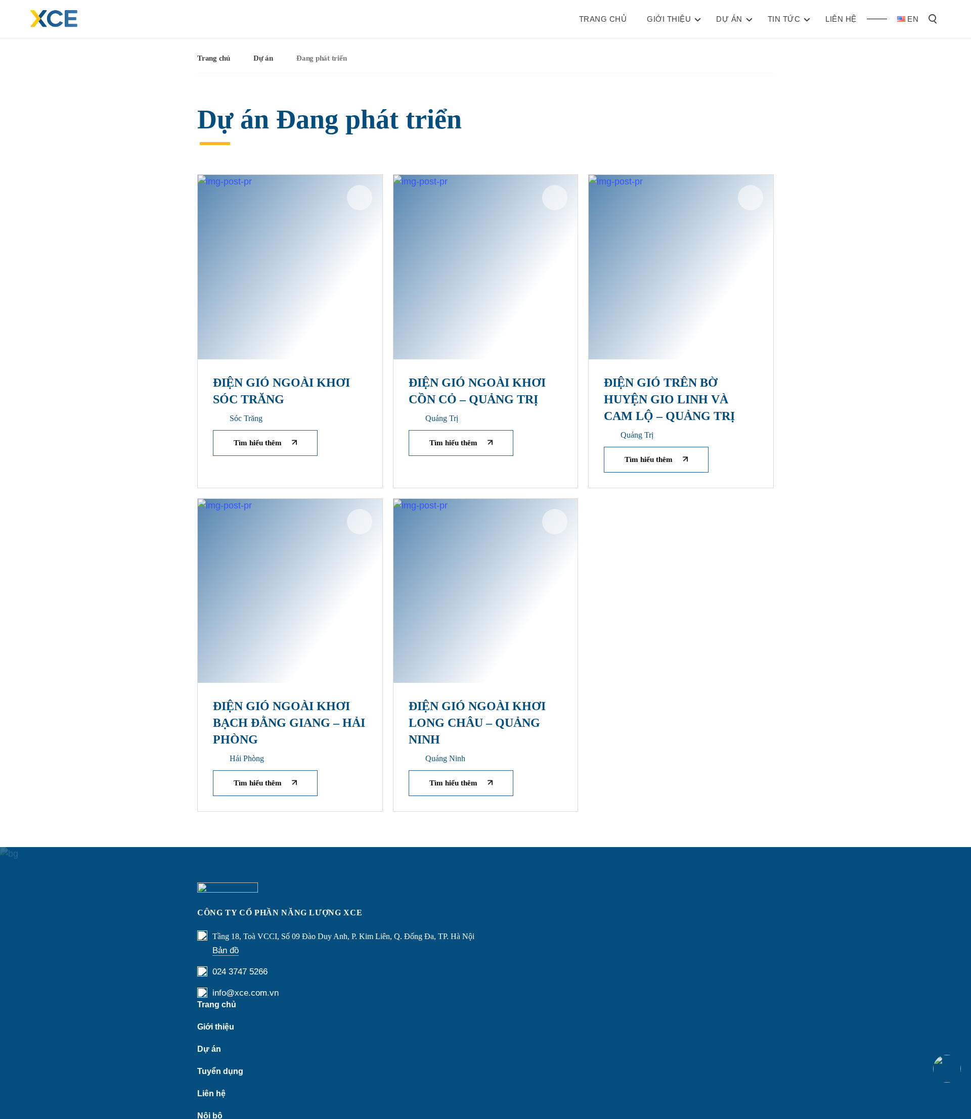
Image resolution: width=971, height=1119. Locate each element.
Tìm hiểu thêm (258, 443)
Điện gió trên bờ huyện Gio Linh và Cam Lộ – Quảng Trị (669, 399)
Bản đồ (225, 950)
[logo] (53, 19)
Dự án (263, 58)
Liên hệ (211, 1093)
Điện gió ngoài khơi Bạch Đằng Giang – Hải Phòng (289, 723)
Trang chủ (213, 58)
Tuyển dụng (220, 1071)
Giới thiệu (215, 1026)
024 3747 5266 (240, 971)
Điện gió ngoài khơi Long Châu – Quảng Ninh (477, 723)
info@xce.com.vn (245, 993)
